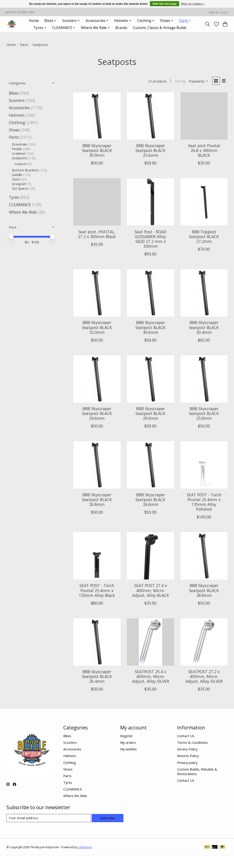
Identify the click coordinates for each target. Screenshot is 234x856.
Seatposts (19, 158)
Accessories (19, 107)
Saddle (17, 174)
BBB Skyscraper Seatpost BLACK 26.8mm (97, 499)
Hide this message (164, 3)
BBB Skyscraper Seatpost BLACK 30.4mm (204, 327)
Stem (16, 179)
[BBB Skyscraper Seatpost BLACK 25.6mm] (150, 116)
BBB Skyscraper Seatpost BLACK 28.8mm (204, 590)
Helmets (17, 115)
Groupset (19, 183)
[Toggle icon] (207, 24)
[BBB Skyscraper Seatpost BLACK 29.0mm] (150, 379)
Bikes (14, 93)
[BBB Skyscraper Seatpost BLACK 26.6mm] (150, 465)
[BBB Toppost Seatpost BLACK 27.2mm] (204, 202)
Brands (121, 27)
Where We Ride (23, 212)
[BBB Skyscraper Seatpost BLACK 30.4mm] (204, 292)
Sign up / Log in (218, 12)
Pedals (17, 148)
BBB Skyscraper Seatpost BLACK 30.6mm (150, 327)
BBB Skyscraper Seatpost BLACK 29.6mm (97, 413)
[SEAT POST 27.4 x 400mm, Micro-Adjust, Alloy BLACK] (150, 556)
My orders (128, 742)
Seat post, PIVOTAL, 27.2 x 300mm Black (97, 234)
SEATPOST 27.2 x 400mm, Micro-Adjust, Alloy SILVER (204, 676)
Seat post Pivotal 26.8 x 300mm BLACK (204, 150)
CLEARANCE (20, 204)
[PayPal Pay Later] (222, 847)
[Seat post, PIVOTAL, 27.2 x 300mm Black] (97, 202)
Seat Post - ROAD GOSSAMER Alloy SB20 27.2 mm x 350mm (150, 239)
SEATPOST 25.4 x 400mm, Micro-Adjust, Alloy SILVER (150, 676)
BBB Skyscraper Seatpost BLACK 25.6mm (150, 150)
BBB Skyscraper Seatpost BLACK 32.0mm (97, 327)
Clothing (17, 122)
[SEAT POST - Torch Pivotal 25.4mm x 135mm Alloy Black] (97, 556)
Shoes (14, 130)
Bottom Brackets (25, 170)
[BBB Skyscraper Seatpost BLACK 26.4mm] (97, 642)
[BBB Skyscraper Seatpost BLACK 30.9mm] (97, 116)
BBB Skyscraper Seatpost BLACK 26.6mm (150, 499)
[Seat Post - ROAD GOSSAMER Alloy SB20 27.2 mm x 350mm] (150, 202)
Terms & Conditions (192, 742)
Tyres (14, 197)
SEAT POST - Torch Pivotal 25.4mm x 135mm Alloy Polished (204, 502)
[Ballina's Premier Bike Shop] (11, 24)
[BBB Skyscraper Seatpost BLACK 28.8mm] (204, 556)
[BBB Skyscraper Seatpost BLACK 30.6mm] (150, 292)
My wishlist (128, 749)
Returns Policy (188, 755)
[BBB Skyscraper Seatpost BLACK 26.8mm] (97, 465)
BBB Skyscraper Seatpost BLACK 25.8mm (204, 413)
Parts (24, 44)
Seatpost (20, 164)
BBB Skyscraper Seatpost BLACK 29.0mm (150, 413)
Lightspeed (84, 847)
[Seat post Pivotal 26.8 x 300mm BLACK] (204, 116)
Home (34, 20)
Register (126, 736)
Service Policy (187, 749)
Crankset (18, 153)
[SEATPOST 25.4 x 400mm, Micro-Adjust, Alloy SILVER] (150, 642)
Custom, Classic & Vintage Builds (159, 27)
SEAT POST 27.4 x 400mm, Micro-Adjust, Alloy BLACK (150, 590)
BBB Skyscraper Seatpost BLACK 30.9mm (97, 150)
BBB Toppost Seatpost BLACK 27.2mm (204, 236)
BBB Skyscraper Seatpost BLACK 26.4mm (97, 676)
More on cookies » (193, 3)
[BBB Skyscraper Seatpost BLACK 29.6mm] (97, 379)
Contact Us (185, 736)
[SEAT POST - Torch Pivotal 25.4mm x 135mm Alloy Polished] (204, 465)
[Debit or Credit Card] (215, 847)
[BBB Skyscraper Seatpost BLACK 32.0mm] (97, 292)
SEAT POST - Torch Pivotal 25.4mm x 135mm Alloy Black (97, 590)
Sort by (180, 81)
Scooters (17, 100)
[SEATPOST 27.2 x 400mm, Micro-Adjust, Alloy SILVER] (204, 642)
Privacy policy (187, 762)
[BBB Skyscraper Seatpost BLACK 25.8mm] (204, 379)
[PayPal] (207, 847)
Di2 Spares (20, 188)
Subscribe (107, 818)
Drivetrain (19, 144)
